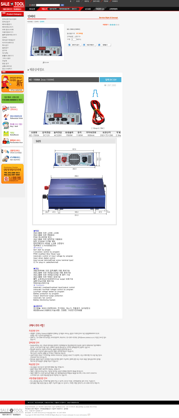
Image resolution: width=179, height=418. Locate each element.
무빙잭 (4, 61)
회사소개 (30, 402)
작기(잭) (5, 53)
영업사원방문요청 (73, 402)
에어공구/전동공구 (8, 40)
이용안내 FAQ (49, 402)
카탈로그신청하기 (60, 402)
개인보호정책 (39, 402)
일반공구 (5, 48)
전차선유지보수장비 (9, 19)
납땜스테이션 (7, 66)
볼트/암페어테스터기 (9, 35)
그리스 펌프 (6, 58)
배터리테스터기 (7, 27)
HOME (30, 22)
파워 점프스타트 (8, 29)
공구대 (4, 50)
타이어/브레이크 (8, 43)
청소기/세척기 (7, 69)
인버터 (4, 37)
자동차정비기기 (7, 32)
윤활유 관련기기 (8, 56)
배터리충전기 (7, 24)
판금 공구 (5, 63)
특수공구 (5, 45)
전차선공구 (6, 22)
